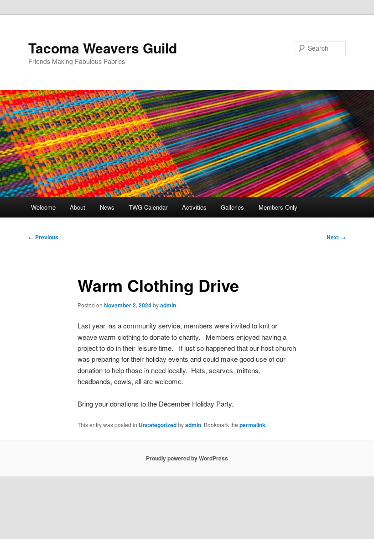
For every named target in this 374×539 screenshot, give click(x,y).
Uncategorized (158, 425)
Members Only (278, 207)
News (107, 207)
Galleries (232, 207)
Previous (43, 237)
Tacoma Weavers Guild (102, 48)
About (77, 207)
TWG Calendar (148, 207)
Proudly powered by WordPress (187, 458)
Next (336, 237)
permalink (252, 425)
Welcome (43, 207)
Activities (194, 207)
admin (168, 305)
